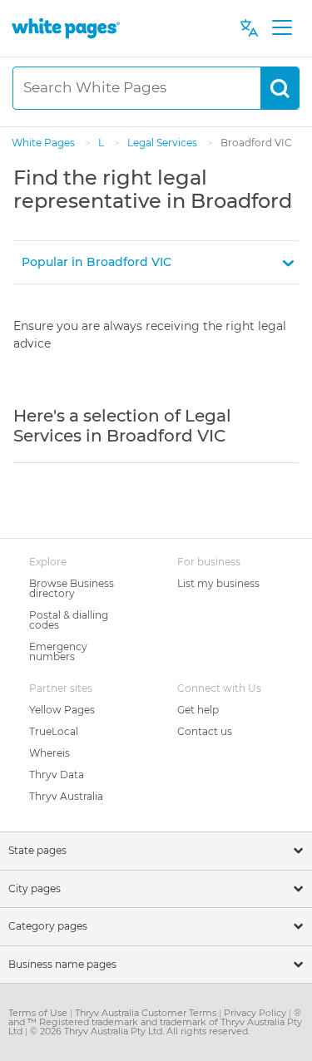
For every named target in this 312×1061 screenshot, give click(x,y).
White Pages (44, 142)
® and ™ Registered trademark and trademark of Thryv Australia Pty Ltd (155, 1022)
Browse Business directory (71, 588)
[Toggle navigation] (281, 28)
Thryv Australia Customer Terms (147, 1013)
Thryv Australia (66, 796)
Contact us (204, 731)
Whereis (49, 753)
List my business (218, 583)
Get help (198, 709)
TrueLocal (53, 731)
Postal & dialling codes (68, 620)
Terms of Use (39, 1013)
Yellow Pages (62, 709)
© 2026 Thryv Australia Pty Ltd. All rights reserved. (140, 1031)
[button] (156, 262)
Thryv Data (56, 774)
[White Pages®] (66, 28)
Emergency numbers (58, 651)
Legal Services (163, 142)
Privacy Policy (256, 1013)
